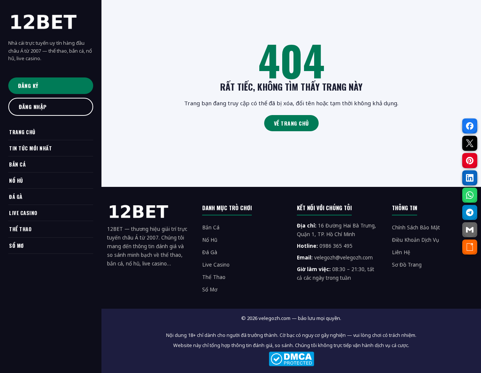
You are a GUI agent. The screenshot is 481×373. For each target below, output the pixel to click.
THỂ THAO (20, 229)
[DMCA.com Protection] (291, 359)
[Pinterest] (469, 160)
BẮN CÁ (17, 164)
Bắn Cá (210, 227)
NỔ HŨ (16, 180)
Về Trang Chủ (291, 123)
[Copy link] (469, 247)
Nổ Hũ (209, 240)
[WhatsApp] (469, 195)
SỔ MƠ (16, 245)
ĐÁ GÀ (16, 196)
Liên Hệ (401, 252)
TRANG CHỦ (22, 132)
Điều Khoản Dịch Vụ (415, 240)
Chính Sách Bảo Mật (416, 227)
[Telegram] (469, 212)
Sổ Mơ (209, 289)
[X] (469, 143)
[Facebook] (469, 125)
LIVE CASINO (23, 213)
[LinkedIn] (469, 177)
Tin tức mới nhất (30, 148)
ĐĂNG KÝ (28, 85)
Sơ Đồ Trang (407, 264)
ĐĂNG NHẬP (33, 107)
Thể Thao (213, 277)
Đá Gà (209, 252)
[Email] (469, 229)
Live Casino (216, 264)
